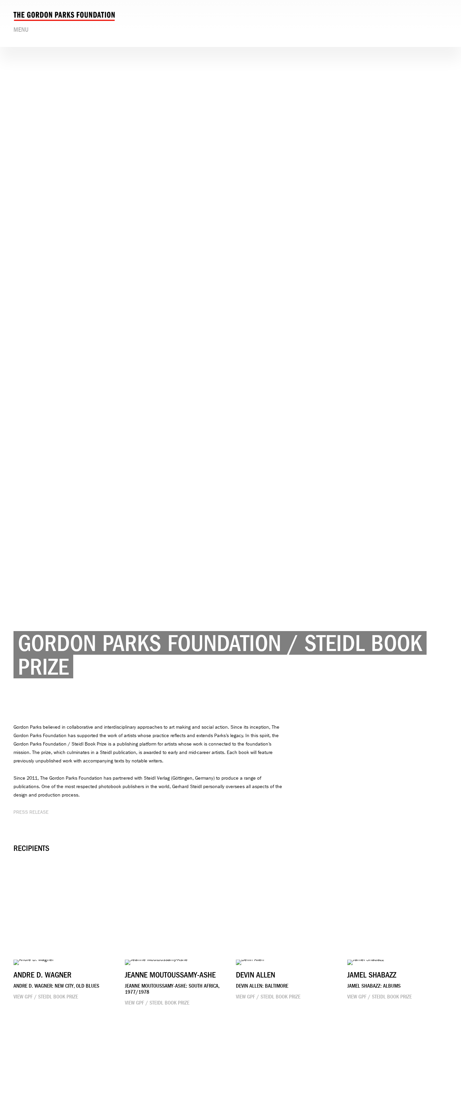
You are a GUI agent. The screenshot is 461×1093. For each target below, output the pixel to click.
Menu (20, 29)
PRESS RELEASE (31, 812)
